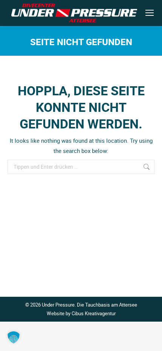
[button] (13, 337)
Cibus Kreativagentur (94, 313)
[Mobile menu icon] (149, 13)
